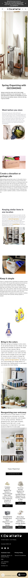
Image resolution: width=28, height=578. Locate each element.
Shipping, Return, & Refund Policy (6, 556)
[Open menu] (2, 9)
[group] (14, 3)
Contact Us (4, 565)
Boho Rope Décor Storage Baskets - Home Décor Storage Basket (20, 520)
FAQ (2, 559)
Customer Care (5, 552)
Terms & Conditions (20, 555)
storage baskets (16, 224)
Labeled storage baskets (13, 218)
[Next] (25, 3)
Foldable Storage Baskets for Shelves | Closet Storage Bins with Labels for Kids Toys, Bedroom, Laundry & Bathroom (7, 494)
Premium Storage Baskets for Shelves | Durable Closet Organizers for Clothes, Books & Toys (20, 493)
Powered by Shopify (16, 575)
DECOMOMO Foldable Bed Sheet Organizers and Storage (7, 520)
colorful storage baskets (11, 359)
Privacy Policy (19, 552)
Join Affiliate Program (4, 562)
